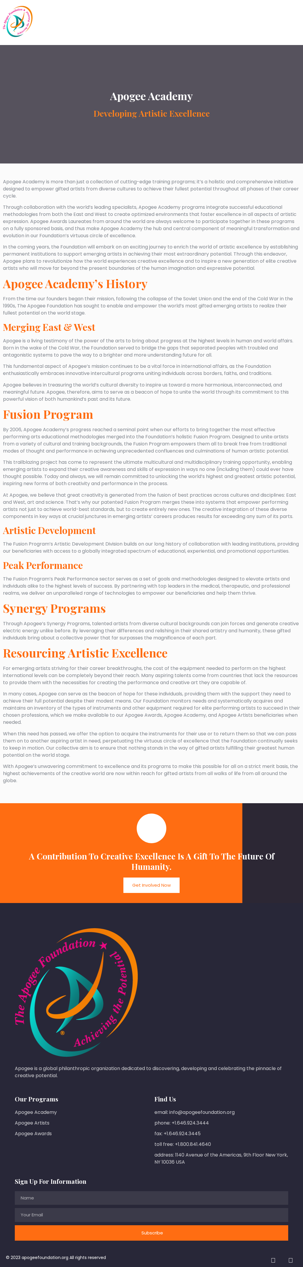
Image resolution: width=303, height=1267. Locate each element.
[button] (295, 22)
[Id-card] (273, 1260)
